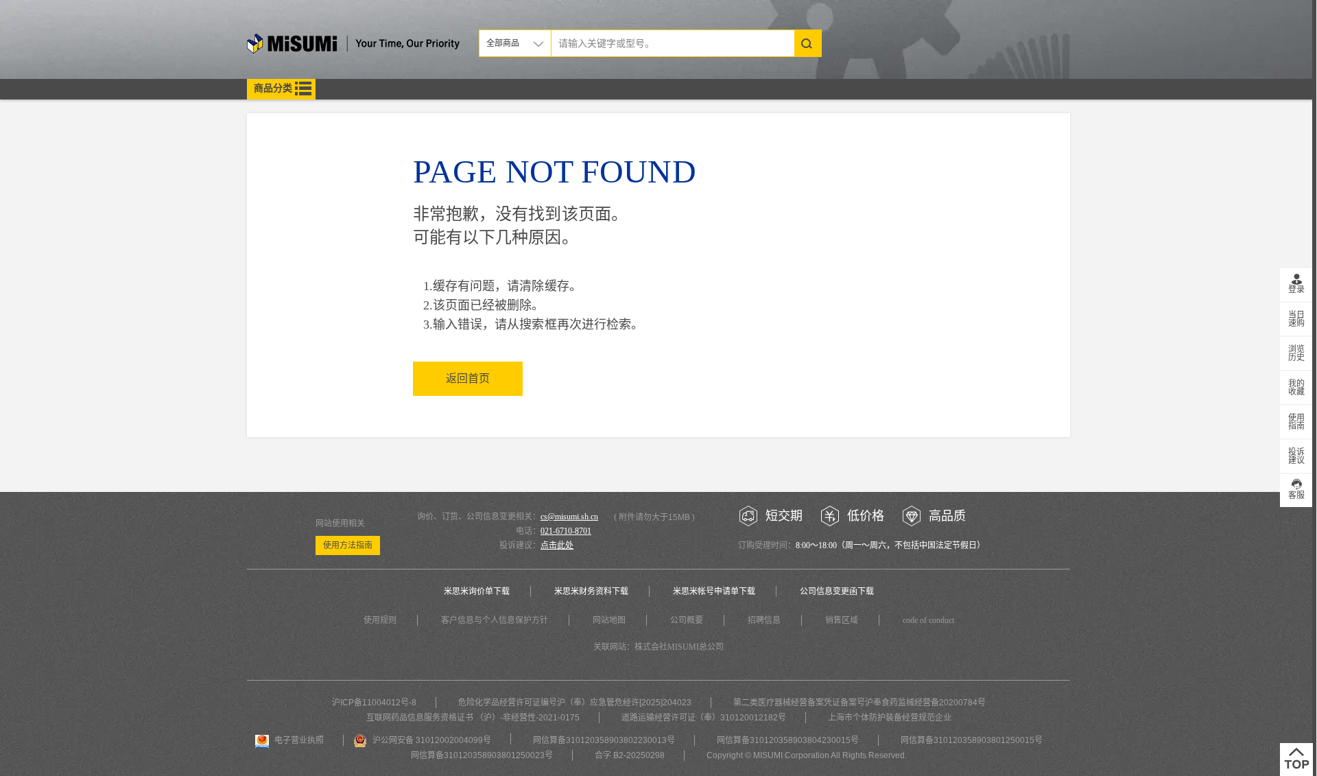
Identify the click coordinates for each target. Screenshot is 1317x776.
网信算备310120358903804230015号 (788, 740)
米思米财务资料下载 (591, 591)
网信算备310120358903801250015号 (972, 740)
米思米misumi (353, 45)
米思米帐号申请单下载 (714, 591)
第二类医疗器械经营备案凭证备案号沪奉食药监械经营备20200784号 (859, 702)
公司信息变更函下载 (837, 591)
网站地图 (609, 620)
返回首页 (468, 378)
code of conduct (928, 620)
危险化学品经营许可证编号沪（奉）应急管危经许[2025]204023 (574, 702)
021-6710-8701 (566, 531)
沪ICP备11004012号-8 (374, 702)
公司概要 (686, 620)
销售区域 (841, 620)
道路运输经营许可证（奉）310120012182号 (703, 717)
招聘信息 (764, 620)
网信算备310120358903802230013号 (604, 740)
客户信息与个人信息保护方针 (494, 620)
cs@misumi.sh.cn (569, 516)
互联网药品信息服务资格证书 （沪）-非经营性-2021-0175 (473, 717)
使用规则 (380, 620)
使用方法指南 (347, 545)
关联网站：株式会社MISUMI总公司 (658, 647)
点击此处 (557, 545)
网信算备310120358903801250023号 (482, 755)
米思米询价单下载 (477, 591)
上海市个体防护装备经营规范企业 (889, 717)
